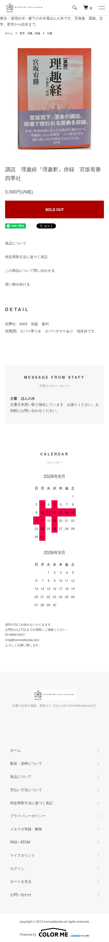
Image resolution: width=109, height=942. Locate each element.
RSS (13, 841)
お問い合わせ (20, 894)
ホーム (9, 33)
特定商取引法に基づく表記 (26, 256)
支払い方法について (26, 789)
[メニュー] (101, 7)
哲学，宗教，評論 (30, 33)
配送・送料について (26, 763)
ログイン (17, 868)
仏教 (49, 33)
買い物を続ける (17, 283)
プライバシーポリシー (28, 815)
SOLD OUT (54, 209)
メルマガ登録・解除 (26, 828)
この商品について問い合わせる (30, 270)
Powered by (28, 934)
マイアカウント (22, 855)
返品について (15, 242)
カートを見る (20, 881)
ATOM (25, 841)
